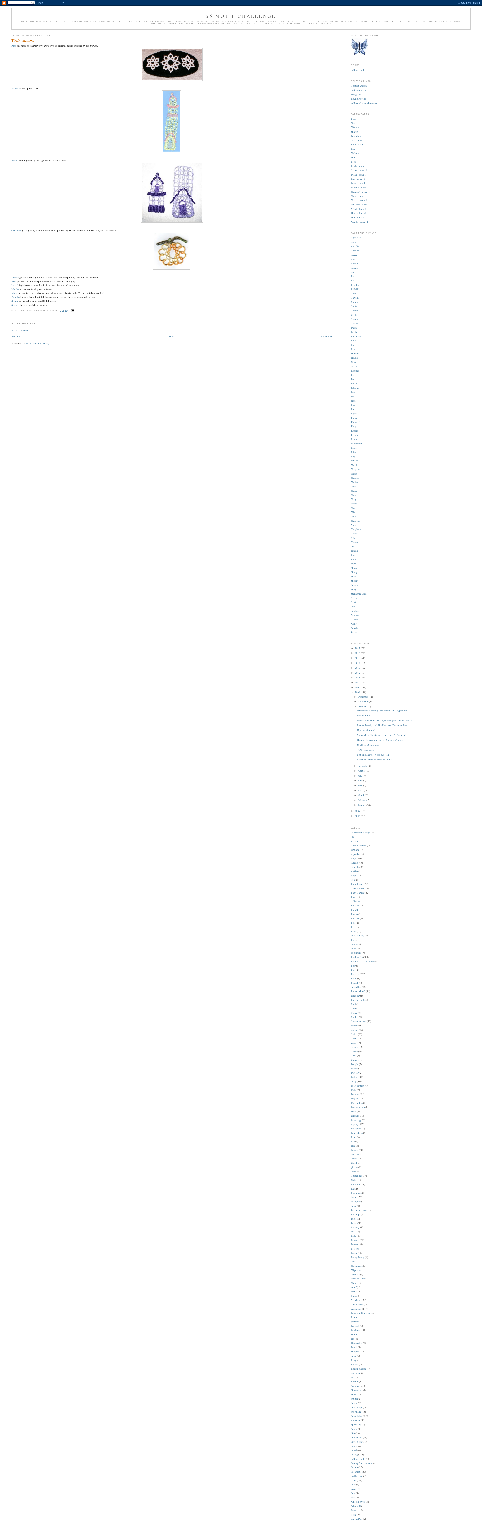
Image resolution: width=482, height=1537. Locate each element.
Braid (354, 978)
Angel (354, 858)
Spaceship (356, 1424)
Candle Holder (358, 1000)
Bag (353, 897)
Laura (354, 439)
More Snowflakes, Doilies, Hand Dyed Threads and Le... (385, 720)
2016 (358, 653)
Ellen (353, 340)
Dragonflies (357, 1103)
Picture (354, 1334)
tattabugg (356, 611)
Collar (354, 1034)
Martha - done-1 (359, 200)
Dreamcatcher (358, 1107)
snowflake (356, 1411)
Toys (353, 1484)
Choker (354, 1017)
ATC (353, 880)
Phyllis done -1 (358, 213)
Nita (353, 538)
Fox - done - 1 (358, 183)
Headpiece (356, 1192)
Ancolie (355, 246)
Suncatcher (356, 1437)
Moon (354, 1283)
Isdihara (355, 387)
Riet (353, 555)
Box (353, 969)
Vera (353, 123)
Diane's (15, 277)
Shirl (353, 576)
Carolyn (355, 302)
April (361, 790)
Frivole (354, 357)
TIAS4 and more (365, 749)
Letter (354, 1253)
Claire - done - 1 (359, 170)
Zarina (354, 632)
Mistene (355, 127)
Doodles (355, 1094)
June (360, 780)
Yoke (353, 1514)
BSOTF (354, 289)
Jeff (353, 396)
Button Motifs (358, 991)
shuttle (354, 1398)
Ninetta (354, 533)
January (362, 805)
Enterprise (356, 1128)
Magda (354, 465)
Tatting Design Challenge (364, 102)
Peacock (355, 1326)
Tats (353, 606)
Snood (354, 1403)
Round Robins (358, 98)
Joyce (354, 413)
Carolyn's (16, 230)
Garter (354, 1158)
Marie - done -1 (359, 196)
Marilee (15, 289)
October (362, 706)
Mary (353, 495)
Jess (353, 405)
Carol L (355, 297)
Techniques (357, 1471)
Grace (354, 366)
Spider (354, 1428)
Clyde (354, 315)
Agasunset (356, 237)
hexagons (356, 1201)
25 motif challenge (360, 832)
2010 (358, 682)
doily (353, 1081)
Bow (353, 965)
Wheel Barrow (358, 1501)
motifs (354, 1291)
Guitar (354, 1180)
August (362, 770)
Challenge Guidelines (368, 745)
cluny (354, 1025)
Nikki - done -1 (358, 209)
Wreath (354, 1510)
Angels (354, 862)
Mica (353, 508)
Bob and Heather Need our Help (373, 754)
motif (353, 1287)
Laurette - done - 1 (360, 187)
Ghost (354, 1162)
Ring (353, 1360)
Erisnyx (355, 344)
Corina (354, 323)
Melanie (355, 153)
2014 (358, 663)
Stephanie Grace (359, 593)
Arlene (354, 267)
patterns (355, 1321)
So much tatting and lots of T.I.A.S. (375, 759)
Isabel (354, 383)
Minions (355, 1274)
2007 (358, 811)
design (354, 1068)
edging (354, 1124)
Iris (352, 374)
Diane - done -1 (359, 174)
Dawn (354, 327)
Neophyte (356, 529)
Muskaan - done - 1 (361, 204)
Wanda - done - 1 (359, 221)
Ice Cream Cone (359, 1210)
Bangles (355, 905)
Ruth (353, 559)
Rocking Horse (358, 1368)
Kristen (354, 430)
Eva (353, 349)
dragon (354, 1098)
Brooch (354, 982)
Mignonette (357, 1270)
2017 (358, 648)
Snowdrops (356, 1407)
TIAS (353, 1480)
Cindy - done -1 (359, 166)
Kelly (354, 426)
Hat (353, 1188)
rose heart (356, 1373)
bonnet (354, 944)
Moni (354, 516)
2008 (358, 692)
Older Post (326, 336)
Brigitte (355, 285)
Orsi (353, 546)
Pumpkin (355, 1351)
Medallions (357, 1265)
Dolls (353, 1090)
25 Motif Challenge (241, 16)
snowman (356, 1420)
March (361, 795)
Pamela (15, 297)
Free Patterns (363, 715)
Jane (353, 392)
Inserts (354, 1223)
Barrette (355, 909)
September (363, 765)
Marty (354, 490)
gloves (354, 1167)
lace (353, 1231)
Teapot (354, 1467)
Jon (353, 409)
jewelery (355, 1227)
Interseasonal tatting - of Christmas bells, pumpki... (383, 710)
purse (353, 1356)
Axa (353, 272)
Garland (355, 1154)
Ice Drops (356, 1214)
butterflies (356, 987)
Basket (354, 914)
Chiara (354, 310)
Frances (355, 353)
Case (353, 1008)
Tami (353, 602)
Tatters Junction (359, 90)
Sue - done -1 (357, 217)
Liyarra (354, 460)
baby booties (357, 888)
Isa (352, 379)
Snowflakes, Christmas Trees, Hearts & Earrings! (381, 735)
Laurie (354, 447)
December (363, 696)
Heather (355, 370)
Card (353, 1004)
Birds (353, 931)
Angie (354, 254)
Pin (352, 1338)
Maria (354, 473)
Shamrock (356, 1390)
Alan (13, 45)
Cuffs (353, 1055)
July (360, 775)
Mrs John (355, 520)
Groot (354, 1171)
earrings (355, 1115)
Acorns (354, 841)
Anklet (354, 871)
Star (353, 1433)
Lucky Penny (358, 1257)
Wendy (354, 628)
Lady (353, 1235)
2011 (358, 677)
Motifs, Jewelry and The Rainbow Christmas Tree (382, 725)
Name (354, 1295)
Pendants (355, 1330)
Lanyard (355, 1240)
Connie (354, 319)
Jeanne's (15, 88)
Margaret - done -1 (360, 191)
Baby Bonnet (358, 884)
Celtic (354, 1012)
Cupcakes (356, 1060)
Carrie (354, 306)
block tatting (357, 935)
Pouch (354, 1347)
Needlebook (357, 1304)
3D (352, 837)
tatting (354, 1454)
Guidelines (356, 1175)
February (363, 800)
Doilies (354, 1077)
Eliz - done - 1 (358, 178)
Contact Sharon (359, 85)
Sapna (354, 563)
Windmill (356, 1506)
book (353, 948)
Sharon (354, 131)
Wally (354, 623)
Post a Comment (19, 330)
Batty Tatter (357, 144)
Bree (353, 280)
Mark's (15, 293)
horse (353, 1205)
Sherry (15, 301)
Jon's (13, 281)
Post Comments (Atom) (37, 343)
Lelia (353, 161)
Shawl (354, 1394)
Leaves (354, 1244)
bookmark (356, 952)
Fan (353, 1141)
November (363, 701)
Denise (354, 332)
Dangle (354, 1064)
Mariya (354, 482)
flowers (354, 1150)
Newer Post (17, 336)
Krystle (354, 435)
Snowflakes (356, 1415)
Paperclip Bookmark (361, 1313)
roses (353, 1377)
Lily (353, 456)
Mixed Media (358, 1278)
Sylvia (354, 597)
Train (353, 1488)
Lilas (353, 452)
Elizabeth (356, 336)
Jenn (353, 400)
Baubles (355, 918)
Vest (353, 1497)
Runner (354, 1381)
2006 (358, 816)
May (360, 785)
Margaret (355, 469)
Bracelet (355, 974)
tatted (354, 1450)
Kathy (354, 417)
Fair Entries (357, 1133)
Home (172, 336)
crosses (354, 1047)
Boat (353, 939)
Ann (353, 259)
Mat (353, 1261)
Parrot (354, 1317)
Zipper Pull (356, 1518)
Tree (353, 1493)
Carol (354, 293)
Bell (353, 922)
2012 (358, 672)
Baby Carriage (358, 892)
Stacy (354, 589)
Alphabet (355, 854)
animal (354, 867)
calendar (355, 995)
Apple (354, 875)
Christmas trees (358, 1021)
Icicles (354, 1218)
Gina (353, 362)
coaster (354, 1030)
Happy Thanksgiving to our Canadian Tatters (380, 740)
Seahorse (355, 1386)
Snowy (15, 305)
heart (353, 1197)
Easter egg (356, 1120)
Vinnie (354, 619)
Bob (353, 276)
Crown (354, 1051)
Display (355, 1072)
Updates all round (366, 730)
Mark (353, 486)
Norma (354, 542)
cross (353, 1042)
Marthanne (356, 140)
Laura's (15, 285)
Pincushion (356, 1343)
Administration (358, 845)
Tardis (354, 1446)
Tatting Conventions (361, 1463)
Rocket (354, 1364)
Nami (353, 525)
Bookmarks (357, 957)
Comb (354, 1038)
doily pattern (357, 1085)
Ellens (14, 160)
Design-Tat (356, 94)
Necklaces (356, 1300)
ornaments (356, 1308)
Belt (353, 927)
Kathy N (355, 422)
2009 (358, 687)
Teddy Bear (357, 1476)
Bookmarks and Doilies (363, 961)
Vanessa (355, 615)
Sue (353, 157)
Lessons (355, 1248)
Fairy (353, 1137)
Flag (353, 1145)
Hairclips (355, 1184)
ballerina (355, 901)
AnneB (354, 263)
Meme (354, 503)
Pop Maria (356, 136)
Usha (353, 118)
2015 (358, 658)
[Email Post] (72, 311)
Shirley (354, 580)
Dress (353, 1111)
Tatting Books (358, 69)
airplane (355, 849)
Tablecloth (356, 1441)
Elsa (353, 148)
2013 (358, 667)
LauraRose (356, 443)
